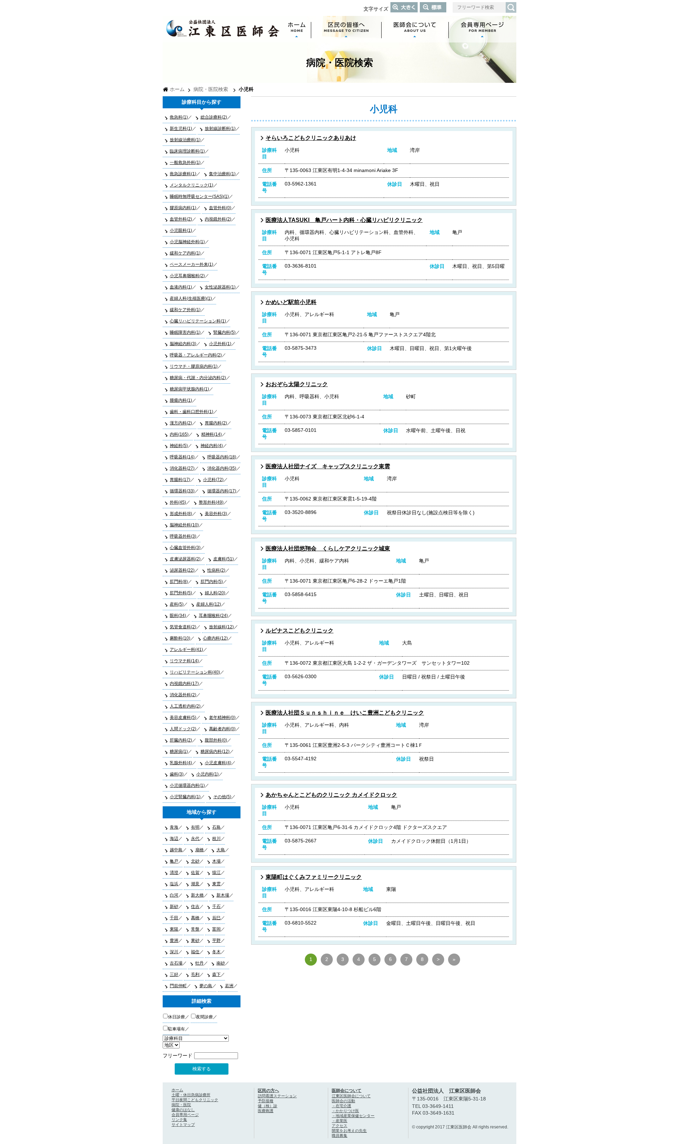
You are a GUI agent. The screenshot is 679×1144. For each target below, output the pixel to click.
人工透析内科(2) (185, 706)
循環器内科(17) (221, 490)
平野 (216, 940)
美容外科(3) (216, 513)
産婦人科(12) (208, 604)
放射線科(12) (221, 626)
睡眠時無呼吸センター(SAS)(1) (199, 196)
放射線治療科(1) (185, 139)
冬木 (216, 951)
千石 (216, 906)
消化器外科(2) (183, 694)
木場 (216, 861)
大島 (220, 849)
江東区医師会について (351, 1096)
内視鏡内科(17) (184, 683)
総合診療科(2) (214, 117)
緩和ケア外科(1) (185, 309)
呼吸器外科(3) (183, 536)
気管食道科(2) (183, 626)
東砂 (195, 940)
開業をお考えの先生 (349, 1130)
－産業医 (339, 1121)
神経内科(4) (212, 445)
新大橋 (197, 895)
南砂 (220, 963)
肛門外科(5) (181, 592)
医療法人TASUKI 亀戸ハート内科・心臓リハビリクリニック (344, 220)
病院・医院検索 (210, 89)
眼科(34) (178, 615)
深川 (174, 951)
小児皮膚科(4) (218, 762)
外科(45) (178, 502)
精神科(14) (211, 434)
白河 (174, 895)
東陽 (174, 929)
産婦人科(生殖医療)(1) (191, 298)
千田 (174, 917)
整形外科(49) (211, 502)
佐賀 (195, 872)
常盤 (195, 929)
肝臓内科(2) (181, 740)
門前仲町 (178, 985)
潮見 (195, 883)
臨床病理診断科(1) (187, 151)
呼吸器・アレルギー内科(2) (196, 355)
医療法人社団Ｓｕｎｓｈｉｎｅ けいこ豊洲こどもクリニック (345, 713)
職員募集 (339, 1135)
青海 (174, 827)
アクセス (339, 1125)
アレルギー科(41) (186, 649)
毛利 (195, 974)
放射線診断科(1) (220, 128)
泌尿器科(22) (182, 570)
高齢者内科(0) (222, 728)
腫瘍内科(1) (181, 400)
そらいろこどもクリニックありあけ (311, 138)
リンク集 (179, 1119)
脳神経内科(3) (183, 343)
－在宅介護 (341, 1106)
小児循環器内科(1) (187, 785)
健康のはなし (183, 1110)
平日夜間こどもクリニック (195, 1100)
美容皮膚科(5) (183, 717)
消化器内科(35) (221, 468)
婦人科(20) (215, 592)
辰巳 (216, 917)
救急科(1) (179, 117)
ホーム (177, 89)
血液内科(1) (181, 287)
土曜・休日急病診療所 (191, 1095)
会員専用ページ (185, 1114)
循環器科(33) (182, 490)
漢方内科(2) (181, 423)
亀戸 (174, 861)
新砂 (174, 906)
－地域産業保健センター (353, 1116)
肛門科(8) (179, 581)
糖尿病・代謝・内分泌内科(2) (198, 377)
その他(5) (222, 796)
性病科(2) (216, 570)
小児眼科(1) (181, 230)
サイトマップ (183, 1124)
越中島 (176, 849)
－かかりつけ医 (345, 1111)
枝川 (216, 838)
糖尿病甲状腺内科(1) (189, 389)
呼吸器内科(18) (221, 456)
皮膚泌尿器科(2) (185, 558)
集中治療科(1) (222, 173)
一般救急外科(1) (185, 162)
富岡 (216, 929)
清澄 (174, 872)
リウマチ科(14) (184, 660)
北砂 (195, 861)
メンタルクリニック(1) (191, 185)
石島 (216, 827)
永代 (195, 838)
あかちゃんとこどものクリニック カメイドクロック (331, 795)
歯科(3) (177, 774)
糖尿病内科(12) (215, 751)
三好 (174, 974)
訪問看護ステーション (277, 1096)
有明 (195, 827)
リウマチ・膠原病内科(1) (193, 366)
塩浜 (174, 883)
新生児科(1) (181, 128)
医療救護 (265, 1111)
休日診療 (176, 1016)
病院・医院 (181, 1105)
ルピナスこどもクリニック (299, 631)
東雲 (216, 883)
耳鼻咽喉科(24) (213, 615)
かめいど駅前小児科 (291, 302)
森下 (216, 974)
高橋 (195, 917)
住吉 (195, 906)
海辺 (174, 838)
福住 (195, 951)
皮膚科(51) (223, 558)
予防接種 (265, 1101)
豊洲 (174, 940)
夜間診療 (204, 1016)
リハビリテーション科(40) (195, 672)
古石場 (176, 963)
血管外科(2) (181, 219)
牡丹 (199, 963)
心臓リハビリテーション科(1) (198, 321)
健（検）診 (267, 1106)
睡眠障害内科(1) (185, 332)
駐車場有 (176, 1028)
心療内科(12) (215, 638)
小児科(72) (213, 479)
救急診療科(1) (183, 173)
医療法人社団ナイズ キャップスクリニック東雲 (328, 466)
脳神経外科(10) (184, 524)
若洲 (229, 985)
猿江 (216, 872)
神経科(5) (179, 445)
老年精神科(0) (222, 717)
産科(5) (177, 604)
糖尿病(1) (179, 751)
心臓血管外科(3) (185, 547)
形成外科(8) (181, 513)
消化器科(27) (182, 468)
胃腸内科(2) (216, 423)
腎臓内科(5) (224, 332)
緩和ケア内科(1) (185, 253)
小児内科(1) (207, 774)
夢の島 (205, 985)
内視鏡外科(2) (218, 219)
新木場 (222, 895)
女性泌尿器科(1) (220, 287)
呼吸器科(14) (182, 456)
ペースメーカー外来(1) (191, 264)
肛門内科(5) (212, 581)
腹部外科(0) (216, 740)
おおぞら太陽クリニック (297, 384)
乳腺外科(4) (181, 762)
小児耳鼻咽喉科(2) (187, 275)
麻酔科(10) (180, 638)
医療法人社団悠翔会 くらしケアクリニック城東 (328, 548)
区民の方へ (268, 1090)
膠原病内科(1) (183, 207)
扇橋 (199, 849)
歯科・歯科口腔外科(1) (191, 411)
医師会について (346, 1090)
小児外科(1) (220, 343)
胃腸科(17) (180, 479)
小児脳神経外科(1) (187, 241)
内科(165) (179, 434)
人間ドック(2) (183, 728)
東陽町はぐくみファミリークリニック (314, 877)
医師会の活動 (343, 1101)
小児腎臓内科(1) (185, 796)
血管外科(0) (220, 207)
